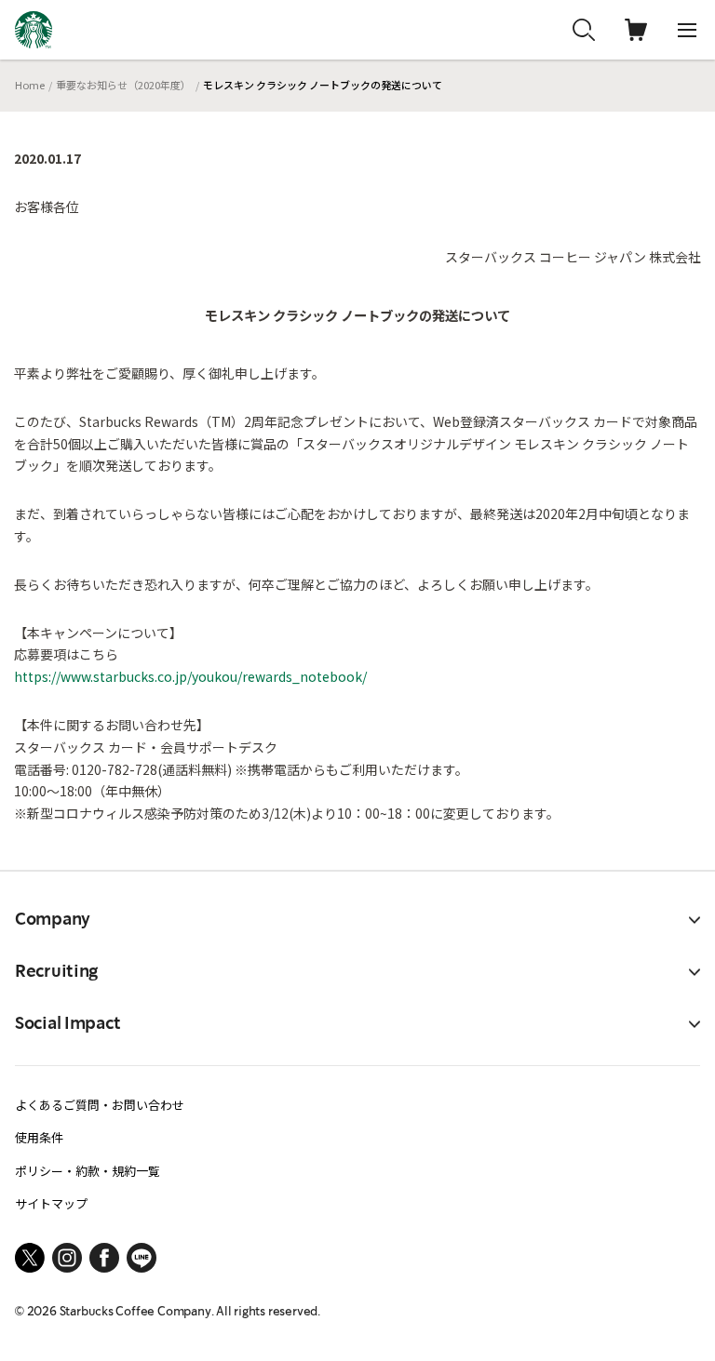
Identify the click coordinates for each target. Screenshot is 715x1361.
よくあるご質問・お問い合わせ (99, 1105)
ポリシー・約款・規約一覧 (87, 1171)
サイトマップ (51, 1203)
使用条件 (39, 1137)
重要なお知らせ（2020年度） (123, 84)
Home (30, 84)
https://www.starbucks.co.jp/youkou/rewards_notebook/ (190, 676)
